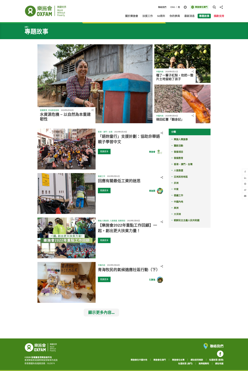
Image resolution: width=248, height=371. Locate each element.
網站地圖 (219, 363)
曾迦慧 (152, 191)
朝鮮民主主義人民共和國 (186, 220)
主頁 (26, 27)
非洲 (176, 183)
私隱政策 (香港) (216, 360)
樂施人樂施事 (181, 139)
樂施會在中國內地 (139, 360)
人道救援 (178, 170)
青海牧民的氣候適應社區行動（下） (129, 270)
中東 (176, 189)
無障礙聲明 (204, 363)
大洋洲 (177, 214)
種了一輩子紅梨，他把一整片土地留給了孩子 (174, 77)
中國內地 (178, 201)
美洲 (176, 208)
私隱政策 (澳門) (185, 363)
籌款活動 (178, 145)
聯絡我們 (162, 7)
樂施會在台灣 (178, 360)
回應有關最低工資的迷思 (119, 181)
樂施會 (152, 152)
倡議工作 (178, 195)
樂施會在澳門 (159, 360)
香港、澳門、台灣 (183, 164)
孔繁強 (152, 280)
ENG (173, 7)
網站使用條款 (197, 360)
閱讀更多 (104, 151)
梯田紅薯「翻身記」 (170, 119)
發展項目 (178, 152)
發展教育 (178, 158)
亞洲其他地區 (181, 177)
